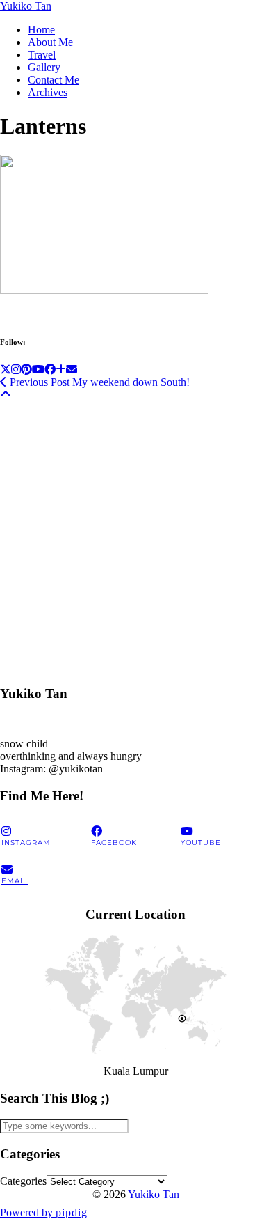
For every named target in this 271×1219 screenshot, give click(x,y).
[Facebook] (50, 369)
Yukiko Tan (25, 6)
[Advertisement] (135, 537)
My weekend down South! (98, 382)
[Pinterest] (26, 369)
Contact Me (53, 80)
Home (41, 30)
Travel (42, 55)
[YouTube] (38, 369)
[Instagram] (16, 369)
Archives (47, 92)
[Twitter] (5, 369)
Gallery (44, 67)
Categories (23, 1181)
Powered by (44, 1212)
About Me (50, 42)
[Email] (71, 369)
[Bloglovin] (61, 369)
